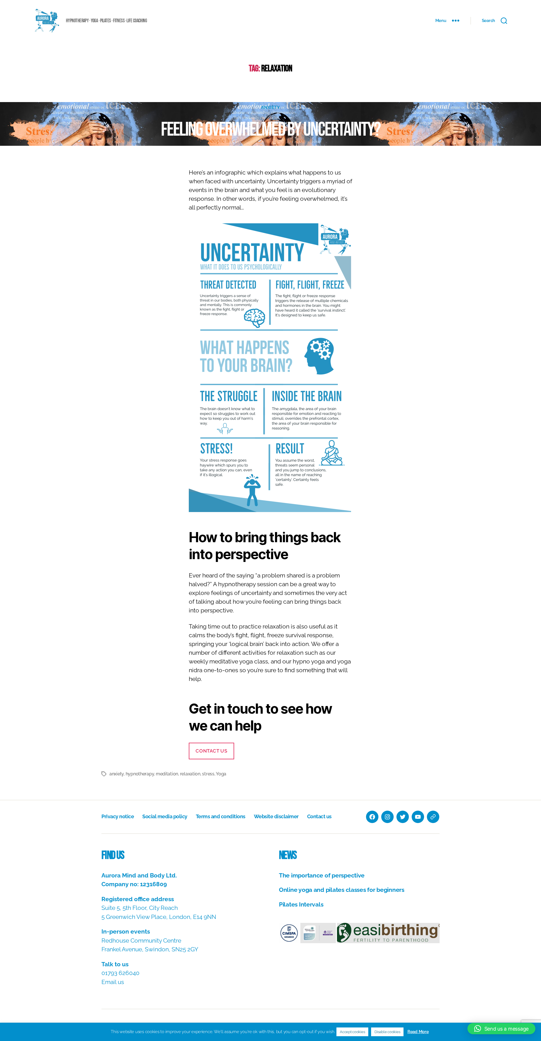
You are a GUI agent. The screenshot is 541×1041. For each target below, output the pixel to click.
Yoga (221, 774)
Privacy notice (117, 816)
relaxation (190, 774)
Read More (418, 1031)
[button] (289, 933)
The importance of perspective (322, 875)
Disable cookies (387, 1032)
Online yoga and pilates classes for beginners (341, 889)
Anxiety (270, 107)
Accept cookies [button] (352, 1032)
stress (208, 774)
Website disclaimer (276, 816)
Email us (112, 981)
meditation (167, 774)
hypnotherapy (140, 774)
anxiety (116, 774)
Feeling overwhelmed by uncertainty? (270, 130)
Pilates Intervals (301, 904)
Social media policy (164, 816)
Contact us (211, 751)
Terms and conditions (220, 816)
